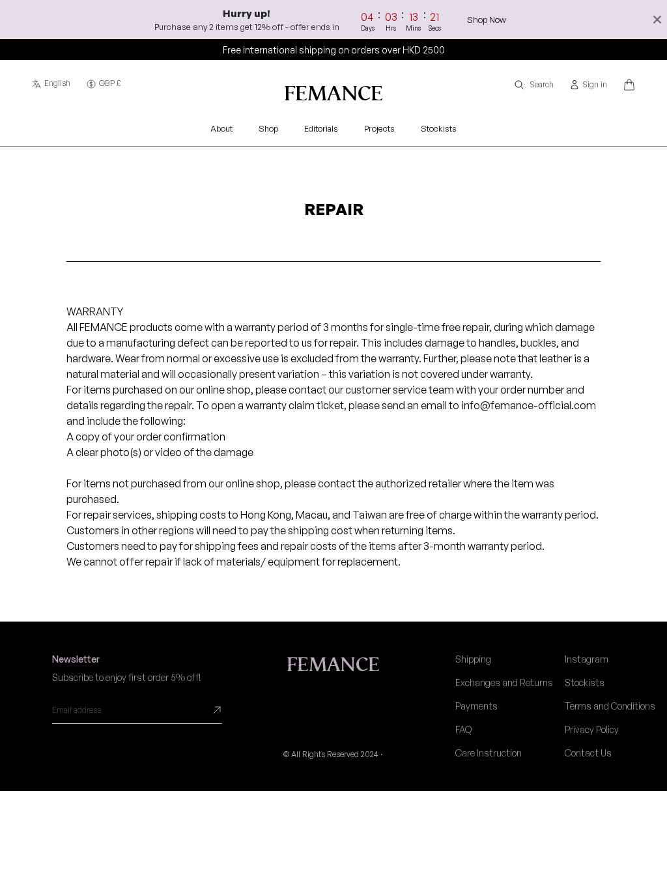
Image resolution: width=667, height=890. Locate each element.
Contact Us (588, 752)
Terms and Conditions (610, 705)
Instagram (586, 659)
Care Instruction (488, 752)
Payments (476, 705)
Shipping (473, 659)
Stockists (584, 682)
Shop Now (486, 19)
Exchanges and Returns (504, 682)
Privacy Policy (592, 729)
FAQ (463, 729)
